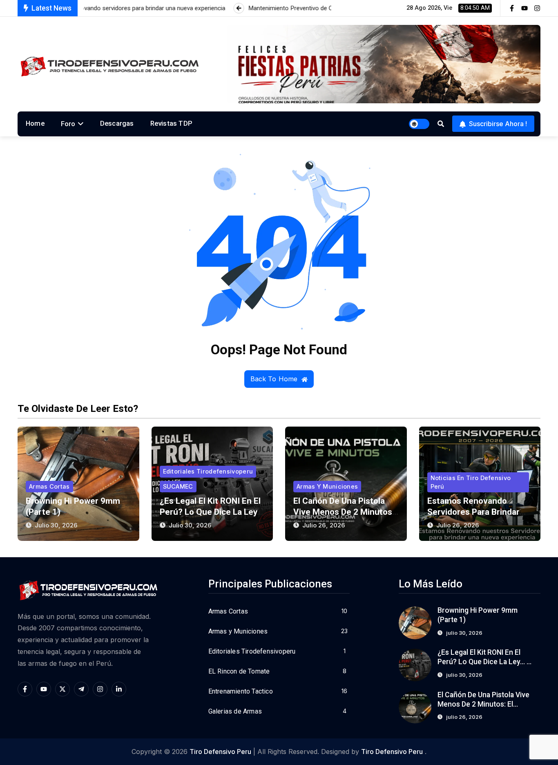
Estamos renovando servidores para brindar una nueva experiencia (473, 512)
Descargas (117, 123)
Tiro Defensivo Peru (220, 751)
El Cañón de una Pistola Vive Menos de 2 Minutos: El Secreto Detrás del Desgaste (484, 704)
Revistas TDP (171, 123)
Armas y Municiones (327, 486)
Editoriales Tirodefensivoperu (208, 471)
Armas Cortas (49, 486)
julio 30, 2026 (56, 525)
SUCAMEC (178, 486)
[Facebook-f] (512, 8)
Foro (68, 124)
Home (35, 123)
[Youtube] (524, 8)
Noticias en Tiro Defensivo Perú (471, 481)
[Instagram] (537, 8)
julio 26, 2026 (323, 525)
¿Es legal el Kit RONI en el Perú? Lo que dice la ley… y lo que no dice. (211, 512)
